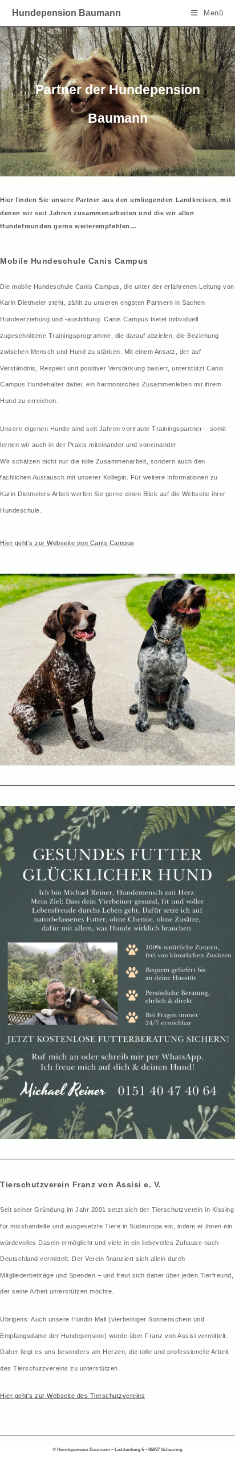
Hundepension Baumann (66, 13)
